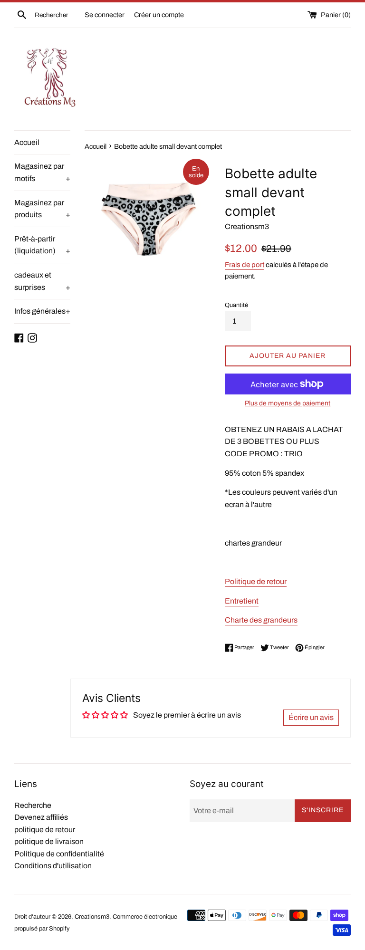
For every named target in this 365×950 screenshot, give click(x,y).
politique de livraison (49, 841)
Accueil (26, 142)
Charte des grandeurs (261, 620)
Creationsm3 (92, 916)
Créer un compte (159, 15)
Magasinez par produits (42, 209)
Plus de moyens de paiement (287, 403)
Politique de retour (256, 581)
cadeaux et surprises (42, 281)
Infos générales (42, 311)
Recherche (32, 805)
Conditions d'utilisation (53, 866)
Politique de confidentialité (59, 854)
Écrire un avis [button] (311, 717)
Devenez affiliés (41, 817)
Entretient (242, 601)
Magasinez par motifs (42, 172)
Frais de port (244, 265)
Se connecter (105, 15)
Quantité (236, 305)
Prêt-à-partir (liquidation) (42, 245)
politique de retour (44, 829)
